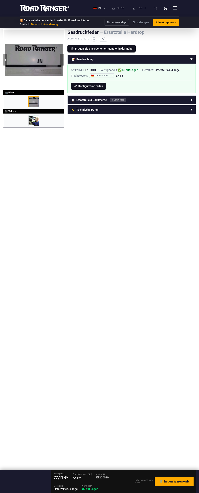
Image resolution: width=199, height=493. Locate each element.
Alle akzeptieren (166, 22)
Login (141, 8)
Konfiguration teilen (90, 86)
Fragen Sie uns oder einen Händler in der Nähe (104, 48)
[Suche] (155, 8)
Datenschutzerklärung (44, 24)
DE (97, 8)
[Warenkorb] (165, 8)
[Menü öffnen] (175, 8)
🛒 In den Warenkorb (174, 481)
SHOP (120, 8)
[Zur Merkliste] (94, 38)
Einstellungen (141, 22)
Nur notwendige (116, 22)
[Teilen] (103, 39)
